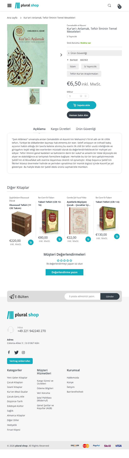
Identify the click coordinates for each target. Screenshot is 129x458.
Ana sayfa (12, 17)
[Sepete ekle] (31, 242)
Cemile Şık (71, 197)
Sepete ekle (83, 105)
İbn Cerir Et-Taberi (46, 197)
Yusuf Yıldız (81, 197)
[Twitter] (16, 352)
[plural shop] (27, 5)
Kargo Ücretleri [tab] (61, 129)
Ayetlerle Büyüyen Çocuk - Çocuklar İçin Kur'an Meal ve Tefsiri (78, 203)
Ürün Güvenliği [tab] (86, 129)
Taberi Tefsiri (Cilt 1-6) (107, 201)
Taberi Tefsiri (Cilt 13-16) (49, 203)
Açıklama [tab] (39, 129)
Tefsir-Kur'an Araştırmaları (84, 73)
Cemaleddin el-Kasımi (76, 25)
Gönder (110, 296)
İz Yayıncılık (72, 36)
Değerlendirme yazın (65, 272)
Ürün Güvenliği (78, 53)
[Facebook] (9, 352)
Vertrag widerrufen (20, 360)
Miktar (70, 91)
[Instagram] (23, 352)
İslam (73, 66)
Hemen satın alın (78, 115)
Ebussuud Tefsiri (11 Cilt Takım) (20, 206)
